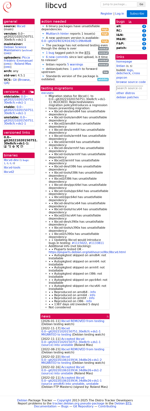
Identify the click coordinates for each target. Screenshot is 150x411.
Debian (22, 400)
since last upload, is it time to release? (74, 59)
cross (136, 73)
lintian (120, 66)
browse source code (131, 82)
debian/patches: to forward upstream (74, 70)
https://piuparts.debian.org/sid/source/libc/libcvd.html (87, 252)
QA (6, 83)
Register (106, 13)
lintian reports (76, 64)
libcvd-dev (11, 160)
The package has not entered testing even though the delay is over (74, 47)
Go (141, 4)
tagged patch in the (77, 53)
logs (130, 70)
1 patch (75, 69)
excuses (47, 93)
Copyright (64, 400)
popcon (121, 77)
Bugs (64, 406)
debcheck (123, 73)
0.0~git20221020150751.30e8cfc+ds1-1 (19, 99)
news (45, 316)
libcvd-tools (12, 167)
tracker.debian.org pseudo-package (78, 403)
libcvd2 (9, 172)
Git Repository (83, 406)
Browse (24, 80)
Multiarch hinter (57, 33)
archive (27, 50)
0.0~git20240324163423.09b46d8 (66, 41)
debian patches (127, 97)
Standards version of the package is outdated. (74, 78)
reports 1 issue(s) (77, 33)
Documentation (45, 406)
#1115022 (79, 243)
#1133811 (96, 243)
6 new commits (57, 57)
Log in (119, 13)
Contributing (107, 406)
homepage (124, 61)
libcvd (21, 26)
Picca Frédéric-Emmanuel (18, 59)
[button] (43, 26)
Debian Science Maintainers (15, 48)
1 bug (50, 53)
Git (15, 80)
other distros (125, 93)
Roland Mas (22, 63)
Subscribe (137, 13)
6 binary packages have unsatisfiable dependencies (74, 28)
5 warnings (75, 64)
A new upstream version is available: (74, 39)
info (93, 292)
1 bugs (24, 160)
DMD (7, 53)
